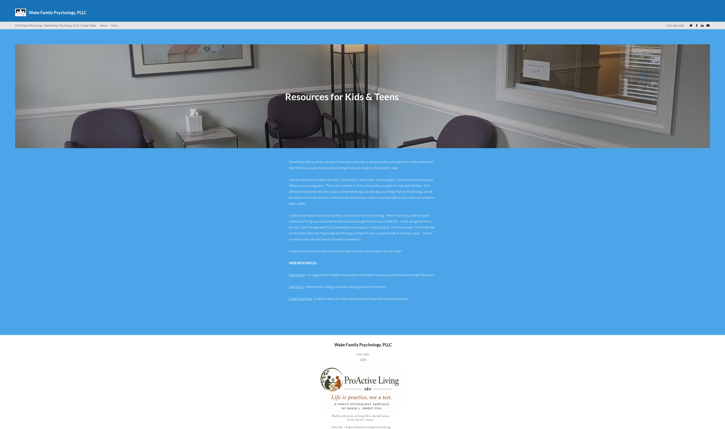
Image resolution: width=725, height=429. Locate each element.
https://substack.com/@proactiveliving (368, 427)
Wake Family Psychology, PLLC (57, 12)
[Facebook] (697, 25)
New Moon (297, 275)
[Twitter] (691, 25)
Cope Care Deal (300, 299)
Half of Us (296, 287)
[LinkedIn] (702, 25)
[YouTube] (708, 25)
